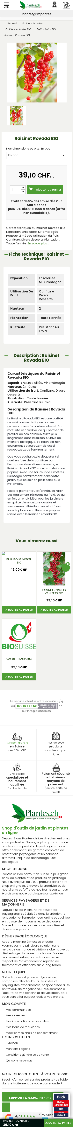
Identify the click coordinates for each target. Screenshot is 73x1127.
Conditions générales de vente (27, 1055)
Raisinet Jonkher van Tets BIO (54, 591)
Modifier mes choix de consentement (32, 1033)
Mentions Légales (18, 1049)
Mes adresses (15, 1015)
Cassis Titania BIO (19, 659)
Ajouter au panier (45, 189)
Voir (54, 580)
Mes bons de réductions (23, 1027)
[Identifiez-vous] (54, 4)
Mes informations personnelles (27, 1021)
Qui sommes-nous (19, 1060)
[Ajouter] (23, 187)
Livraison (12, 1043)
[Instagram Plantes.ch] (6, 1107)
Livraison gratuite (17, 742)
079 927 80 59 (27, 706)
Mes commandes (18, 1010)
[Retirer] (23, 191)
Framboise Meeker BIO (19, 560)
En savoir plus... (38, 243)
